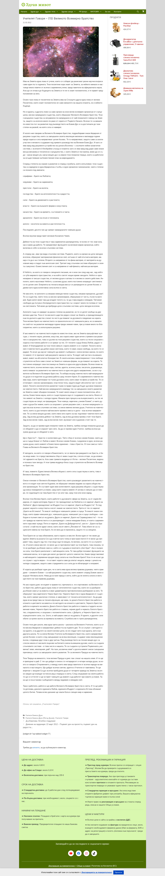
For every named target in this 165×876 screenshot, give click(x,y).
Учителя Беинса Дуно (34, 715)
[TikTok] (94, 853)
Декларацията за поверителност (96, 872)
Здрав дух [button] (34, 12)
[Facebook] (79, 853)
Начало (24, 12)
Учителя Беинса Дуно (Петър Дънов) (40, 718)
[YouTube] (71, 853)
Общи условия (83, 866)
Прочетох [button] (118, 872)
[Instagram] (86, 853)
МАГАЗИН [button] (94, 12)
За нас (107, 12)
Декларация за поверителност (61, 866)
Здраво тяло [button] (50, 12)
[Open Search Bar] (138, 11)
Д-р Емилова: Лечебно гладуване (40, 721)
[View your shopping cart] (143, 11)
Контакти (117, 12)
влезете (36, 747)
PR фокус (83, 12)
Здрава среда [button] (67, 12)
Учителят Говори (61, 718)
